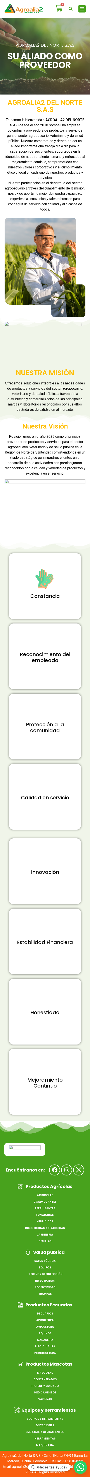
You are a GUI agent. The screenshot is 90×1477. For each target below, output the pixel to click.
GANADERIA (45, 1340)
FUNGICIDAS (45, 1215)
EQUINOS (45, 1333)
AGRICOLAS (45, 1195)
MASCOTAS (45, 1373)
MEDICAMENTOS (45, 1392)
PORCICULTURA (45, 1353)
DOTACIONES (45, 1425)
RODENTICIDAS (45, 1287)
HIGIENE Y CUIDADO (45, 1386)
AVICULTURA (45, 1327)
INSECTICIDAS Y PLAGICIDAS (45, 1228)
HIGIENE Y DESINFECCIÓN (45, 1274)
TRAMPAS (45, 1294)
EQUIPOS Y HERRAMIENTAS (45, 1419)
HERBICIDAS (45, 1221)
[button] (70, 9)
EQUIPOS (45, 1267)
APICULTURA (45, 1320)
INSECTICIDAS (45, 1280)
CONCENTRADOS (45, 1379)
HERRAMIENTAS (45, 1438)
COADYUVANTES (45, 1202)
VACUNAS (45, 1399)
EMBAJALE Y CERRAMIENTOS (45, 1432)
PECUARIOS (45, 1313)
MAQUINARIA (45, 1445)
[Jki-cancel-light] (78, 1169)
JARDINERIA (45, 1234)
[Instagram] (66, 1169)
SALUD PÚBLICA (45, 1261)
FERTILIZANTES (45, 1208)
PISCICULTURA (45, 1346)
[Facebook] (54, 1169)
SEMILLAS (45, 1241)
